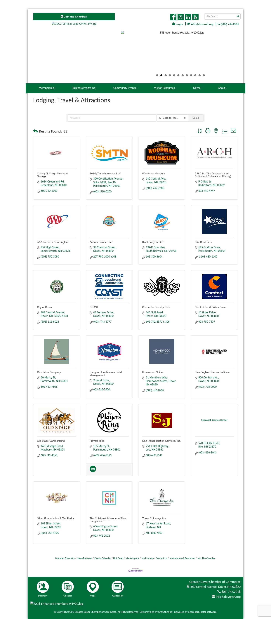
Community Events (124, 88)
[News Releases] (93, 471)
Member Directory (65, 558)
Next (245, 52)
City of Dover (44, 307)
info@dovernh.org (228, 597)
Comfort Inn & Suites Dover (211, 307)
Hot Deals (118, 558)
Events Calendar (102, 558)
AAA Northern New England (53, 242)
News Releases (84, 558)
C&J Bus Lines (203, 242)
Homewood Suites (152, 372)
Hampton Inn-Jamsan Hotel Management (106, 373)
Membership (46, 88)
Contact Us (161, 558)
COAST (94, 307)
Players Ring (97, 440)
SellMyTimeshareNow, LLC (105, 173)
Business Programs (83, 88)
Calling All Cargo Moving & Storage (52, 175)
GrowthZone (165, 612)
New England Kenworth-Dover (212, 372)
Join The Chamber (206, 558)
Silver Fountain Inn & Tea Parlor (55, 518)
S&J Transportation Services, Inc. (161, 440)
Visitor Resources (164, 88)
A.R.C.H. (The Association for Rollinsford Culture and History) (213, 175)
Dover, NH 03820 (215, 587)
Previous (115, 52)
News (196, 88)
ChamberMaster (197, 612)
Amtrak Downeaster (101, 242)
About (221, 88)
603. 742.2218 (231, 592)
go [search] (197, 118)
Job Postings (147, 558)
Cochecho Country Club (156, 307)
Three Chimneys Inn (154, 518)
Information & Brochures (182, 558)
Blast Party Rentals (153, 242)
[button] (35, 131)
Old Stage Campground (51, 440)
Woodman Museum (153, 173)
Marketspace (132, 558)
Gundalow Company (49, 372)
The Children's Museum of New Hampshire (108, 520)
